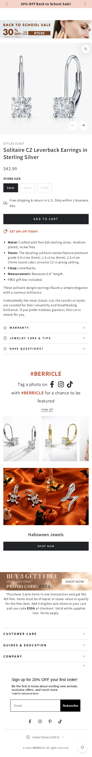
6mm (29, 189)
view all (47, 409)
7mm (46, 189)
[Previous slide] (7, 4)
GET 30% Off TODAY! (24, 231)
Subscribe (70, 705)
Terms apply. (49, 613)
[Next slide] (85, 4)
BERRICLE (39, 747)
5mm (11, 188)
